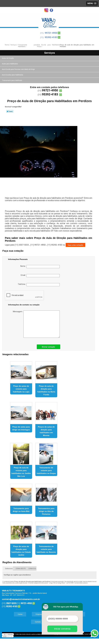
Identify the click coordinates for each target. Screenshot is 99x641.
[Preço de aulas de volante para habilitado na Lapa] (21, 371)
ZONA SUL (32, 568)
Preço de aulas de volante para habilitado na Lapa (21, 389)
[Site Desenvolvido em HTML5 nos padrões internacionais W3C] (8, 636)
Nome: (23, 266)
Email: (23, 275)
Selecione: (9, 568)
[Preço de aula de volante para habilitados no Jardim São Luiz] (21, 453)
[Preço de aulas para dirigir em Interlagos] (21, 412)
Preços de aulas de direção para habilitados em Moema (46, 431)
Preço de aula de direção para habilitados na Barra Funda (46, 390)
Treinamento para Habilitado (12, 80)
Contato (38, 622)
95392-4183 (51, 37)
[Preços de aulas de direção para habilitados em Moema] (46, 412)
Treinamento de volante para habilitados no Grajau (46, 470)
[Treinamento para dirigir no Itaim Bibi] (21, 494)
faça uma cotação (75, 245)
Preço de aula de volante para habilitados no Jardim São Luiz (21, 472)
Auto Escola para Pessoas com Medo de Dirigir (18, 69)
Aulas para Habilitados (10, 64)
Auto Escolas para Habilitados (12, 75)
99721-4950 (51, 33)
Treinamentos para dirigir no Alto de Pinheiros (46, 511)
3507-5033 (11, 603)
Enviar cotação (48, 347)
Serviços (49, 52)
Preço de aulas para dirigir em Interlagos (21, 428)
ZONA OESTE (21, 568)
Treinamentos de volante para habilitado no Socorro (46, 549)
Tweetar (9, 111)
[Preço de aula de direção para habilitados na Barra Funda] (46, 371)
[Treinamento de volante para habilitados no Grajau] (46, 453)
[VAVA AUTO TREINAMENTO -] (48, 21)
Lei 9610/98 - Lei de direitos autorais (77, 583)
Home (20, 614)
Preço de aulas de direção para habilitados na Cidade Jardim (21, 550)
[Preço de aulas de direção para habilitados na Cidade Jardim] (21, 532)
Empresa (39, 614)
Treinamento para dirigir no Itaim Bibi (21, 509)
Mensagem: (18, 311)
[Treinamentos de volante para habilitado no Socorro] (46, 532)
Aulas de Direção (8, 58)
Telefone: (22, 284)
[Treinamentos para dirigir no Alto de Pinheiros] (46, 494)
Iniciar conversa (62, 628)
